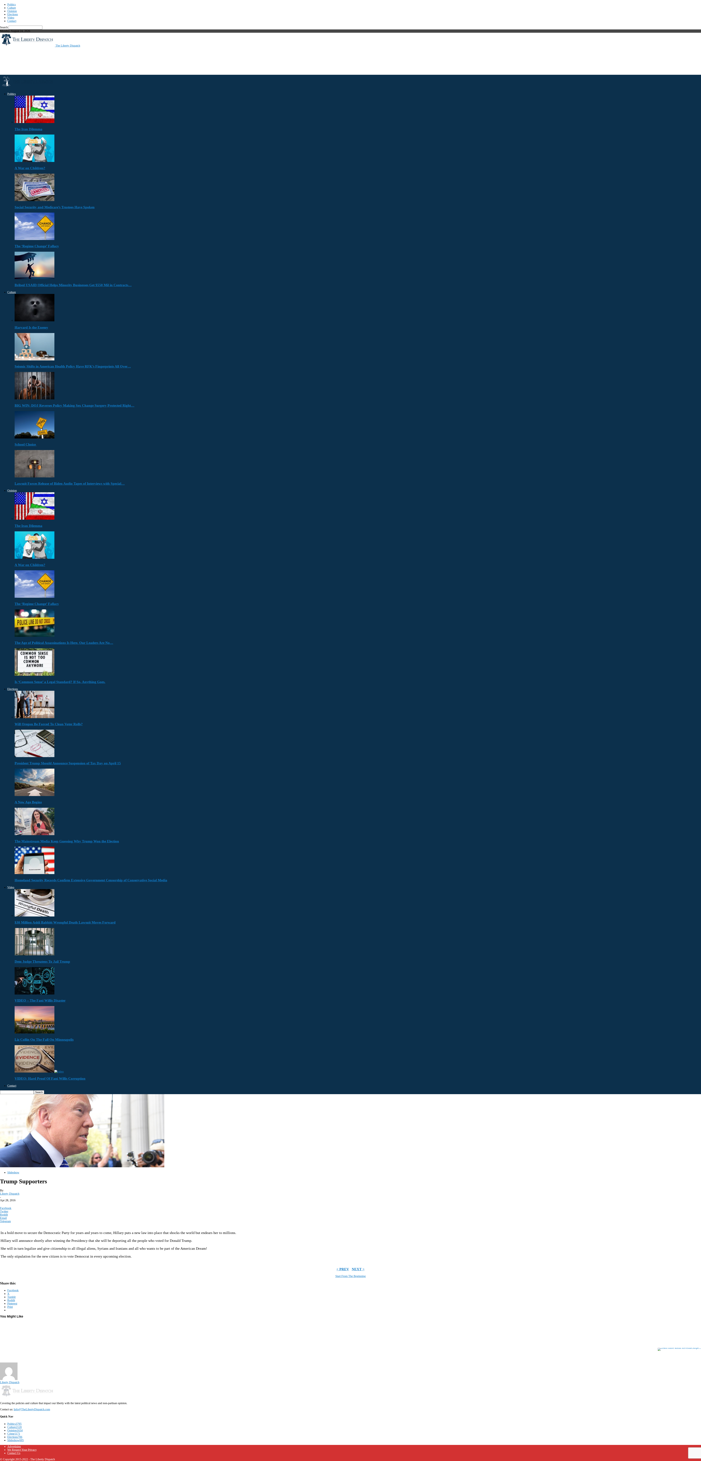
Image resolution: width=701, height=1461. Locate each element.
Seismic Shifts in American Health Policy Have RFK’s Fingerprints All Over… (73, 366)
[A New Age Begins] (34, 795)
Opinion (12, 11)
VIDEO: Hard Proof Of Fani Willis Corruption (50, 1078)
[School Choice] (34, 437)
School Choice (26, 444)
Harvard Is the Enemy (31, 327)
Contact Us (13, 1453)
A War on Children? (30, 168)
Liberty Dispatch (9, 1193)
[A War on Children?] (34, 160)
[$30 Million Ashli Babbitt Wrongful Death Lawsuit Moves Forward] (34, 915)
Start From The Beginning (350, 1276)
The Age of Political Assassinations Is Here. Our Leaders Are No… (64, 643)
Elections (12, 14)
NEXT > (358, 1269)
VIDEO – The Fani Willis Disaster (40, 1000)
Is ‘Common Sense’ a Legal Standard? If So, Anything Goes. (60, 682)
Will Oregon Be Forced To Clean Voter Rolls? (49, 724)
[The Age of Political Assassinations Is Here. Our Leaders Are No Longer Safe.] (34, 635)
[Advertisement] (66, 60)
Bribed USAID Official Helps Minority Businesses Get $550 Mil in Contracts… (73, 285)
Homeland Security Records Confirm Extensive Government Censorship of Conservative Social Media (91, 880)
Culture (11, 7)
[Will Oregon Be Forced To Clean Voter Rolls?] (34, 717)
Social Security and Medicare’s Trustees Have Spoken (55, 207)
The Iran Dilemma (28, 129)
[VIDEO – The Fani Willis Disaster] (34, 993)
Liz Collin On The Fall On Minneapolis (44, 1040)
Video (10, 17)
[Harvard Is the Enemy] (34, 320)
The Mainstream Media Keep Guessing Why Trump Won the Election (67, 841)
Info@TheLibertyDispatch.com (32, 1409)
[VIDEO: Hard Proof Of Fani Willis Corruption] (39, 1071)
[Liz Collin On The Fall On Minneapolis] (34, 1032)
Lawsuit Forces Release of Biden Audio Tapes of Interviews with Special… (70, 483)
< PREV (342, 1269)
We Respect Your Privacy (22, 1449)
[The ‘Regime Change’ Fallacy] (34, 239)
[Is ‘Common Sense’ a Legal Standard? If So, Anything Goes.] (34, 674)
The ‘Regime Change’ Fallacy (37, 246)
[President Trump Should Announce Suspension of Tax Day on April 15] (34, 756)
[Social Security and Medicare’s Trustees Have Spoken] (34, 200)
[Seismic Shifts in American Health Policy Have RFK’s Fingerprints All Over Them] (34, 359)
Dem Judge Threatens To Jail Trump (42, 961)
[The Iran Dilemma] (34, 122)
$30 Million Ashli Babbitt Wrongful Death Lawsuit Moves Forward (65, 922)
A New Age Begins (28, 802)
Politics (11, 4)
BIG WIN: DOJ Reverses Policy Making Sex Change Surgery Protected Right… (74, 405)
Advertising (14, 1446)
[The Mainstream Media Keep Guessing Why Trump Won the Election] (34, 834)
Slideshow (13, 1172)
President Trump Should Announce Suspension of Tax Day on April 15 (68, 763)
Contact (11, 20)
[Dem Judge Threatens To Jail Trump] (34, 954)
